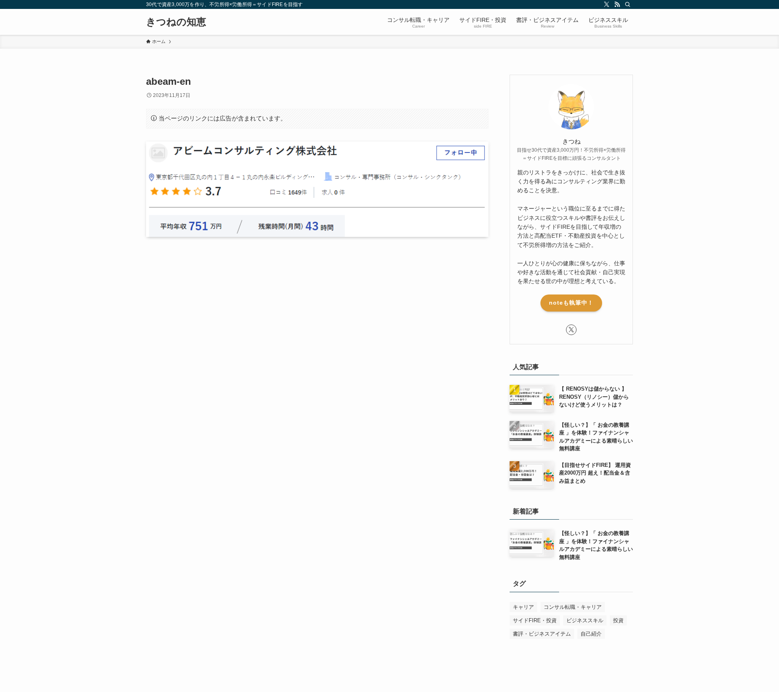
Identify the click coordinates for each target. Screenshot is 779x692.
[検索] (627, 4)
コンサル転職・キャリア (573, 607)
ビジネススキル (584, 620)
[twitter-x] (606, 4)
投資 (618, 620)
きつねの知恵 (176, 22)
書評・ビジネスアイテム (542, 634)
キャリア (523, 607)
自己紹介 (591, 634)
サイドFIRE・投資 (535, 620)
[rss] (617, 4)
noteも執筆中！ (571, 302)
